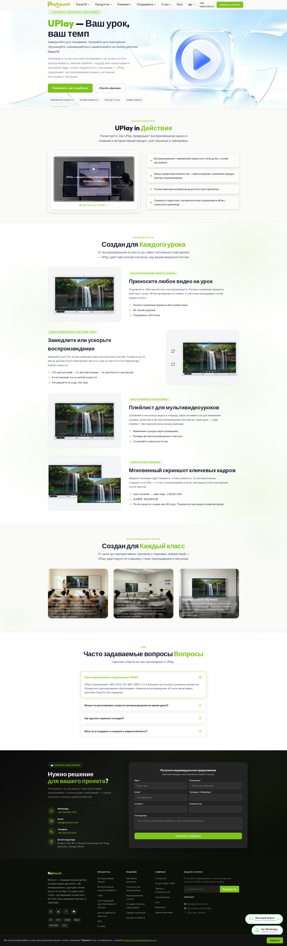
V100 (99, 895)
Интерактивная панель (105, 880)
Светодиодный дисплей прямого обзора (106, 904)
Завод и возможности (162, 890)
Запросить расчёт (230, 4)
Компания (195, 780)
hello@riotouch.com (67, 822)
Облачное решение (131, 880)
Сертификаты (162, 897)
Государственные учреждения (135, 906)
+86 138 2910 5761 (66, 812)
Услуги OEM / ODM (165, 883)
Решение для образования (133, 888)
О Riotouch (161, 878)
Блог (180, 4)
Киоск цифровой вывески (106, 914)
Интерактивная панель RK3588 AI (106, 888)
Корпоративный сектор (134, 897)
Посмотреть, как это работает (70, 88)
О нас (165, 4)
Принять (275, 940)
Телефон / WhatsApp (200, 792)
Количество (195, 804)
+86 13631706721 (206, 5)
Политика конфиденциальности (139, 940)
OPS (99, 921)
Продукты (102, 4)
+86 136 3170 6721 (66, 832)
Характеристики (164, 912)
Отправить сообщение (188, 836)
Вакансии (160, 907)
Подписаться (230, 889)
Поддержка (145, 4)
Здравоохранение (136, 912)
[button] (78, 593)
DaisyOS (81, 4)
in (51, 911)
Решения (123, 4)
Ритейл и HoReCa (135, 917)
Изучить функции (110, 88)
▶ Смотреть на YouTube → (94, 205)
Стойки (101, 926)
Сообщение (140, 815)
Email (137, 792)
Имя (137, 780)
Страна (139, 804)
